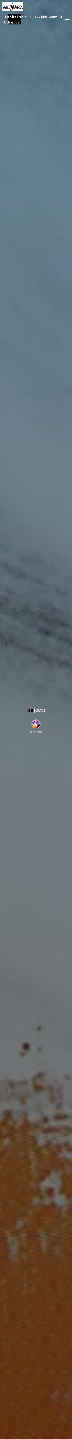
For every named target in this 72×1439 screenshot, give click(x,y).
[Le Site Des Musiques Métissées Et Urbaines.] (12, 6)
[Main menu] (66, 19)
